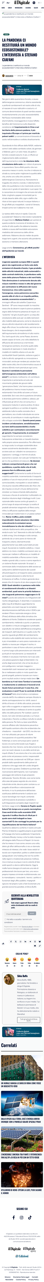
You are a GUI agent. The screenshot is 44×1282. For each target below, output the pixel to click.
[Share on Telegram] (30, 941)
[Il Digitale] (22, 2)
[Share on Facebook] (11, 941)
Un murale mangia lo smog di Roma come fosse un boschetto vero (21, 1085)
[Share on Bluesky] (40, 941)
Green (6, 34)
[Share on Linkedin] (25, 941)
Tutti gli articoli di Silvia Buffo (28, 1020)
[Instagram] (21, 1217)
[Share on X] (16, 941)
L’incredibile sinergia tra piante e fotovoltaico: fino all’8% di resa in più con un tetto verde (21, 1156)
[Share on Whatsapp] (20, 941)
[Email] (35, 946)
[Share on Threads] (35, 941)
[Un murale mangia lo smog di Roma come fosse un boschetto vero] (22, 1067)
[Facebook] (13, 1217)
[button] (4, 2)
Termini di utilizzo (27, 927)
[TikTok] (30, 1217)
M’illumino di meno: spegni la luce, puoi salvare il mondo (21, 1191)
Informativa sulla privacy (30, 929)
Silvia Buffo (9, 76)
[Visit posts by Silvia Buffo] (3, 75)
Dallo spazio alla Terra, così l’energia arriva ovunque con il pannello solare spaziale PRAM (21, 1120)
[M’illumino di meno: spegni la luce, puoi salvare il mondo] (22, 1174)
